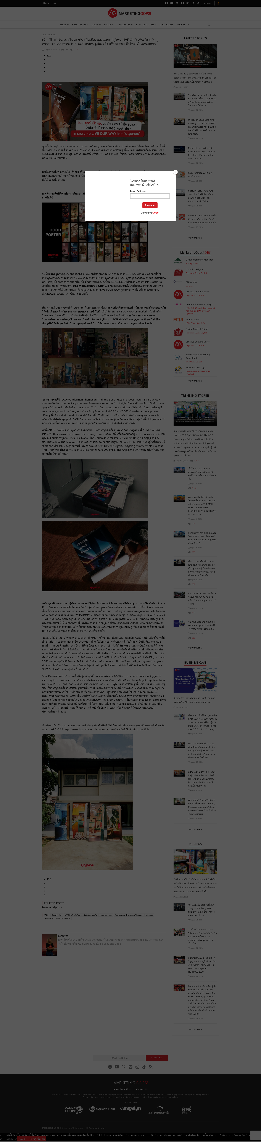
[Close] (175, 172)
